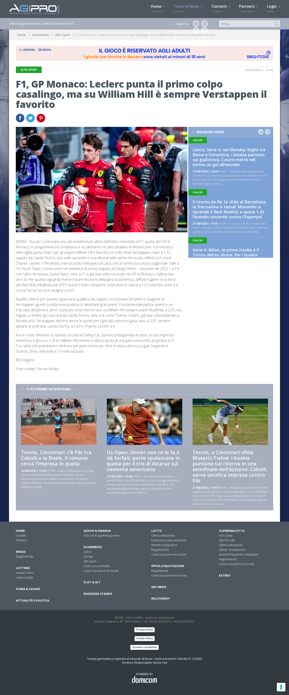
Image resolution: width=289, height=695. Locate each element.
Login (272, 8)
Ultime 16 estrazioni (232, 550)
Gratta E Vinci (25, 573)
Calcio (88, 552)
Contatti (220, 8)
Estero (224, 575)
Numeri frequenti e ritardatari (239, 554)
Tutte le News (187, 8)
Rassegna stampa (98, 594)
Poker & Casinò (28, 589)
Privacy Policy (144, 629)
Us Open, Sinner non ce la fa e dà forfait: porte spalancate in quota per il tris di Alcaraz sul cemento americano (143, 460)
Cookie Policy (144, 638)
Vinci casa (225, 535)
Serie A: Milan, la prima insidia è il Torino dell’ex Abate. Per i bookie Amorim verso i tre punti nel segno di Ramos (229, 257)
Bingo (21, 552)
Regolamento (25, 556)
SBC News (158, 587)
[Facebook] (195, 30)
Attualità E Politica (32, 600)
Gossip (88, 556)
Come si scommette (97, 566)
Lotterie (23, 568)
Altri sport (90, 561)
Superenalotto (232, 531)
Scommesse (40, 35)
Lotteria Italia (24, 577)
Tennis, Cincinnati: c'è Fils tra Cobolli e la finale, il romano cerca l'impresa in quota (56, 458)
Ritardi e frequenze (164, 545)
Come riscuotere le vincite (101, 571)
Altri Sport (62, 35)
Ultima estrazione (163, 535)
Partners (247, 8)
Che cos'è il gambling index (101, 535)
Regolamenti (159, 571)
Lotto (156, 531)
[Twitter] (203, 30)
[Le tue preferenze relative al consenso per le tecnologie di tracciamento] (281, 687)
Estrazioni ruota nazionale (168, 540)
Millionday (160, 598)
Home (157, 8)
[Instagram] (203, 23)
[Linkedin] (195, 23)
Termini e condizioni (144, 647)
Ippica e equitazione (167, 566)
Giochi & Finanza (97, 531)
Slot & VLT (92, 582)
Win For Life (227, 540)
